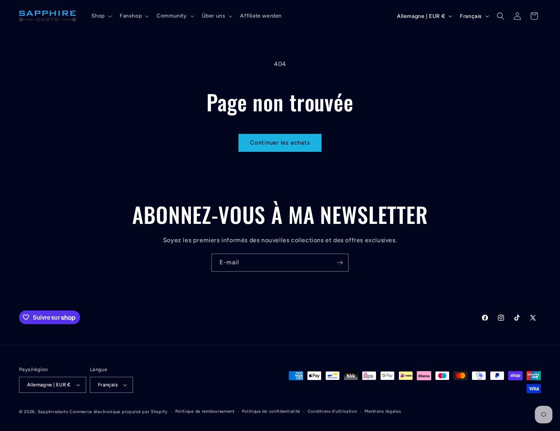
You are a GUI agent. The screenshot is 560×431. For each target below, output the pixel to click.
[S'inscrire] (339, 263)
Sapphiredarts (53, 411)
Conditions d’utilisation (332, 411)
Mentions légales (383, 411)
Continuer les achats (280, 142)
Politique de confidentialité (271, 411)
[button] (101, 16)
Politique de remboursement (205, 411)
